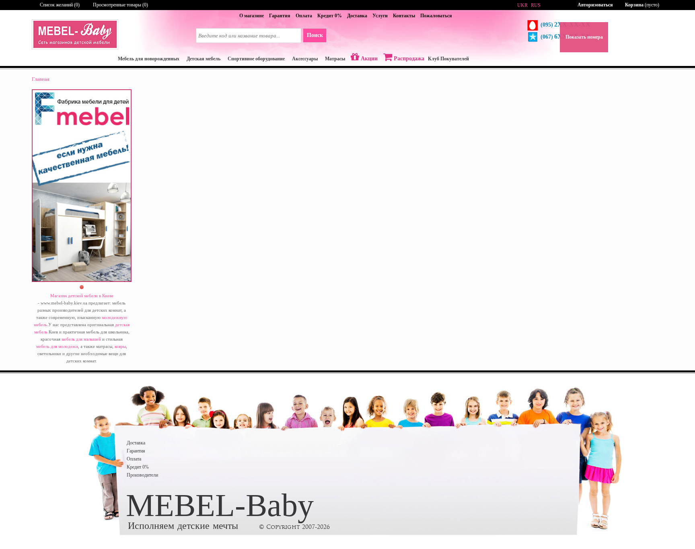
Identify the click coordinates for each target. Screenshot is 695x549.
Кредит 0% (329, 16)
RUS (536, 5)
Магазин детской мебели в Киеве (81, 295)
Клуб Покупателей (448, 58)
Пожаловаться (436, 16)
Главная (40, 79)
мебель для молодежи (57, 346)
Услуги (380, 16)
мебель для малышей (81, 339)
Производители (142, 475)
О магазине (251, 16)
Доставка (357, 16)
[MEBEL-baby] (75, 48)
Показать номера (584, 37)
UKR (522, 5)
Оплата (304, 16)
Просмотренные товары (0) (120, 5)
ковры (120, 346)
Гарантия (279, 16)
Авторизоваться (595, 4)
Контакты (404, 16)
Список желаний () (60, 5)
